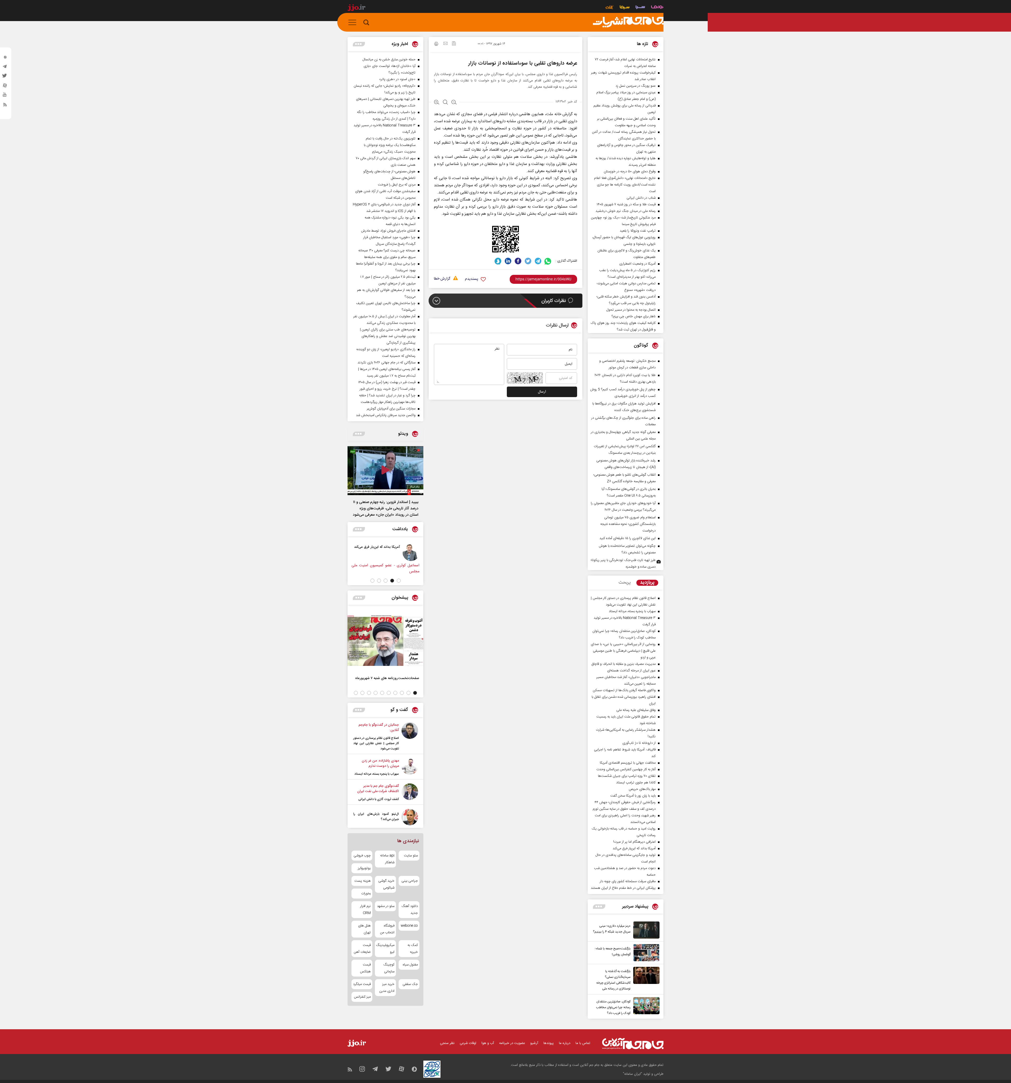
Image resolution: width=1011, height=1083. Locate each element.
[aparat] (5, 86)
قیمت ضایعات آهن (362, 948)
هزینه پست (362, 881)
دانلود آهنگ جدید (410, 909)
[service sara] (640, 8)
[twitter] (5, 77)
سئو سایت (411, 855)
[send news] (445, 44)
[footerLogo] (632, 1043)
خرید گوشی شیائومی (386, 884)
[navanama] (657, 8)
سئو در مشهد (385, 906)
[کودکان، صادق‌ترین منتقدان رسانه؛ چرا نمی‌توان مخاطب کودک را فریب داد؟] (645, 1006)
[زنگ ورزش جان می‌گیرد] (397, 552)
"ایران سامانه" (632, 1074)
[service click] (610, 8)
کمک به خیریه (413, 948)
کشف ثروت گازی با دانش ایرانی (378, 799)
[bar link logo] (356, 8)
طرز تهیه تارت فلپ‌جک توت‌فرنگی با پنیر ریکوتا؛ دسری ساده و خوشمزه (623, 563)
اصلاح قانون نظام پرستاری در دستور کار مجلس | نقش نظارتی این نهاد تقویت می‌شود (376, 743)
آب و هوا (488, 1043)
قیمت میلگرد (362, 984)
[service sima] (625, 8)
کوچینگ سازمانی (388, 968)
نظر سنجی (447, 1043)
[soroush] (498, 261)
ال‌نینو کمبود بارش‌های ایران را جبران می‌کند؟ (376, 816)
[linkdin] (508, 261)
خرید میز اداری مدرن (386, 987)
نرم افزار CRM (365, 909)
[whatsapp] (548, 261)
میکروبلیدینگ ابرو (385, 948)
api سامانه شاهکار (387, 859)
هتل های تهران (364, 929)
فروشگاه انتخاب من (387, 929)
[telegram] (5, 67)
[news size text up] (436, 102)
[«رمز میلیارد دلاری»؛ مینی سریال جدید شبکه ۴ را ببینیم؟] (645, 930)
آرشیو (534, 1043)
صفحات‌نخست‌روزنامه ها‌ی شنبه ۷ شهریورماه (387, 678)
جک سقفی (410, 984)
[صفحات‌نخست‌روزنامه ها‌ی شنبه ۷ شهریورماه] (385, 641)
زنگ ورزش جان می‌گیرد (369, 547)
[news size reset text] (445, 102)
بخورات (366, 893)
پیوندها (548, 1043)
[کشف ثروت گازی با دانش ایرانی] (410, 792)
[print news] (436, 44)
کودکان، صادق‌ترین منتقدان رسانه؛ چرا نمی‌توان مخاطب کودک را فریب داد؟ (613, 1007)
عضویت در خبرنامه (512, 1043)
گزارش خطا (442, 279)
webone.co (409, 926)
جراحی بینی (410, 881)
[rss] (5, 105)
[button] (398, 580)
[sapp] (5, 96)
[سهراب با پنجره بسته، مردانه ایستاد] (410, 767)
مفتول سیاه (410, 965)
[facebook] (518, 261)
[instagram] (5, 58)
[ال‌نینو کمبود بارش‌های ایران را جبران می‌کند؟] (410, 817)
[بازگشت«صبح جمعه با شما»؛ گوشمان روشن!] (645, 952)
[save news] (454, 44)
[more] (599, 906)
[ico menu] (353, 22)
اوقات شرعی (468, 1043)
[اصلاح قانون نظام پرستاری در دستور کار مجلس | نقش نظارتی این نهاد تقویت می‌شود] (410, 736)
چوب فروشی (362, 855)
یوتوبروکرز (364, 868)
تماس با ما (583, 1043)
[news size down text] (454, 102)
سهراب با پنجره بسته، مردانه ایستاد (376, 774)
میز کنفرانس (362, 997)
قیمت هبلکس (365, 968)
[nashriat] (628, 22)
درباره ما (564, 1043)
